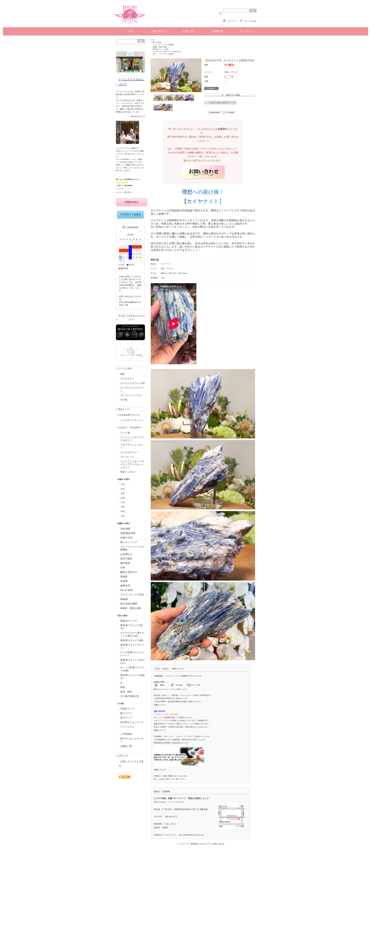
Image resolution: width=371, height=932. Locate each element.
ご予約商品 (126, 734)
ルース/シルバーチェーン (132, 389)
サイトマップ (246, 31)
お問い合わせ (218, 844)
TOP (130, 31)
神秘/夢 (124, 599)
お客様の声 (217, 31)
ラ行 (122, 516)
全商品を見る (132, 202)
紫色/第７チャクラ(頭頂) (131, 627)
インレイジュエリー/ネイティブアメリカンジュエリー (132, 464)
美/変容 (124, 581)
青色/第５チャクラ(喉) (161, 49)
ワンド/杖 (125, 433)
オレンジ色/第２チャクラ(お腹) (132, 669)
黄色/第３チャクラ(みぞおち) (132, 661)
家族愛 (123, 576)
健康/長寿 (125, 585)
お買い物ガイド (159, 31)
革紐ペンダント (128, 472)
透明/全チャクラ (128, 621)
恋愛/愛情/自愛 (127, 533)
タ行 (122, 498)
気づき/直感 (157, 42)
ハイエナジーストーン (131, 420)
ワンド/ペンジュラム (131, 395)
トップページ (183, 844)
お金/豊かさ (126, 554)
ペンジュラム (127, 726)
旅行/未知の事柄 (128, 603)
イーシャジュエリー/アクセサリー (132, 439)
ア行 (122, 484)
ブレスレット (127, 457)
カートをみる (250, 21)
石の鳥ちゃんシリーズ (131, 722)
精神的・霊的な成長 (160, 47)
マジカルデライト (129, 452)
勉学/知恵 (125, 563)
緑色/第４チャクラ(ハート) (132, 646)
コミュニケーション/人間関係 (163, 44)
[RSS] (124, 775)
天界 (122, 567)
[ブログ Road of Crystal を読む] (130, 339)
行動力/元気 (126, 537)
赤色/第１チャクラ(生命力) (132, 677)
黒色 (122, 687)
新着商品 (195, 844)
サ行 (122, 493)
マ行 (122, 507)
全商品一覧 (126, 746)
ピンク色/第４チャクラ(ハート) (132, 654)
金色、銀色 (126, 691)
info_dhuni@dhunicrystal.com (191, 835)
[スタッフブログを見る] (130, 359)
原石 (122, 374)
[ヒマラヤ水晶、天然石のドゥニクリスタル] (130, 24)
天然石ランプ (127, 708)
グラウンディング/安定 (132, 594)
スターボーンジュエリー (131, 446)
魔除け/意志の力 (128, 572)
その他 (123, 399)
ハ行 (122, 502)
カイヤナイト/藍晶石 (166, 54)
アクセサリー (127, 378)
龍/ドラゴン (126, 713)
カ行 (154, 54)
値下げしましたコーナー (131, 740)
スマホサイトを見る (130, 214)
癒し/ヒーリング (128, 542)
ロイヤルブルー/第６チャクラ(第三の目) (167, 51)
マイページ (233, 21)
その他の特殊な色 (129, 696)
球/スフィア (126, 717)
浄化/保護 (125, 528)
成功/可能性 (126, 558)
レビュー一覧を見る (124, 192)
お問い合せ (188, 31)
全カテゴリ (206, 844)
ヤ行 (122, 511)
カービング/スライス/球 (132, 383)
